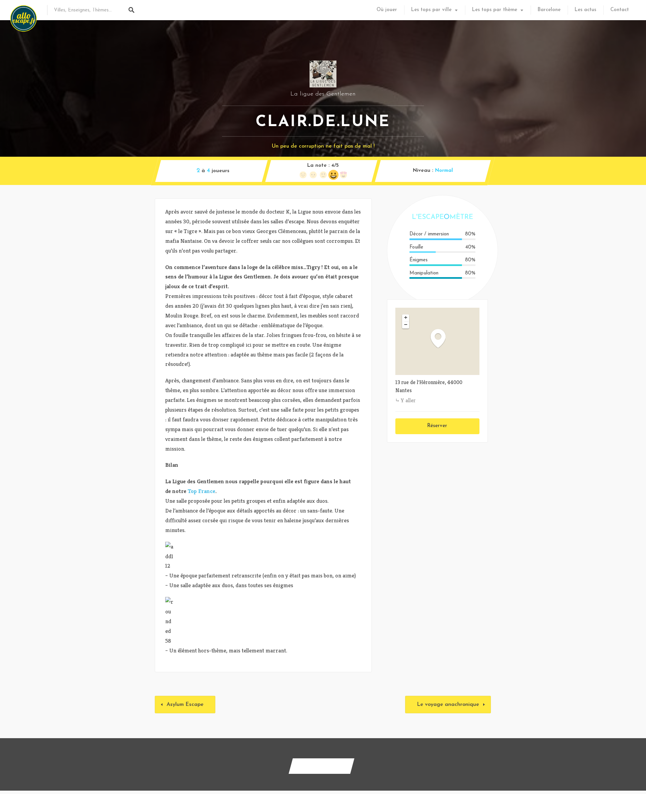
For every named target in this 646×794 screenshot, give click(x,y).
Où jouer (386, 9)
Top (192, 491)
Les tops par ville (431, 9)
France (206, 491)
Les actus (585, 9)
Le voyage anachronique (448, 704)
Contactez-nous (321, 765)
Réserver (437, 425)
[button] (441, 338)
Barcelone (549, 9)
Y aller (408, 400)
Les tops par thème (494, 9)
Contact (619, 9)
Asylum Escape (185, 704)
